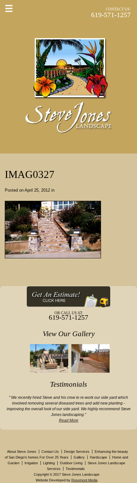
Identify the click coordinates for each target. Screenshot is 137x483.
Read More (68, 420)
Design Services (77, 451)
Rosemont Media (84, 480)
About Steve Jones (21, 451)
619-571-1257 (111, 15)
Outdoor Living (71, 463)
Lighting (49, 463)
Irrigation (31, 463)
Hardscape (98, 457)
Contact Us (50, 451)
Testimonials (75, 469)
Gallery (79, 457)
